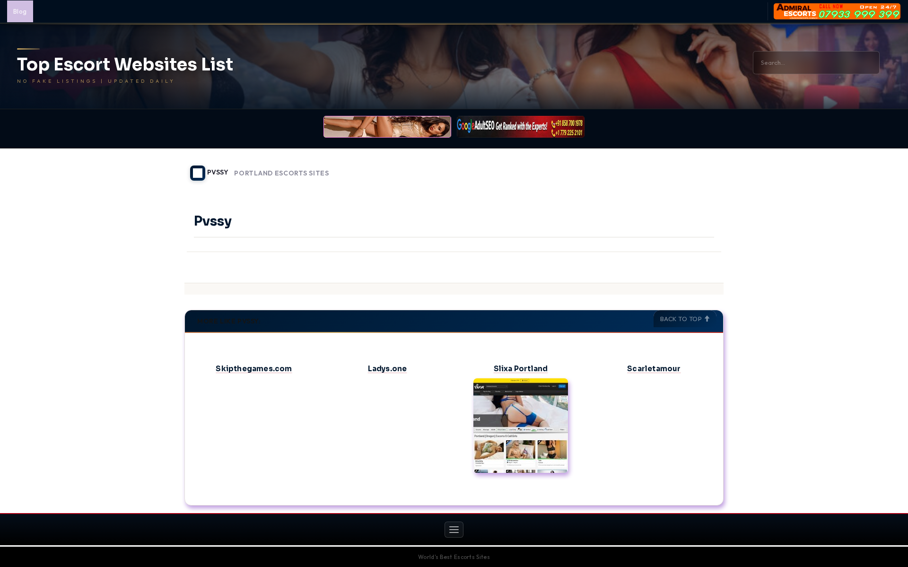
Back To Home (699, 167)
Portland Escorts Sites (281, 173)
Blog (20, 11)
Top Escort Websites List (125, 64)
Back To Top (682, 319)
